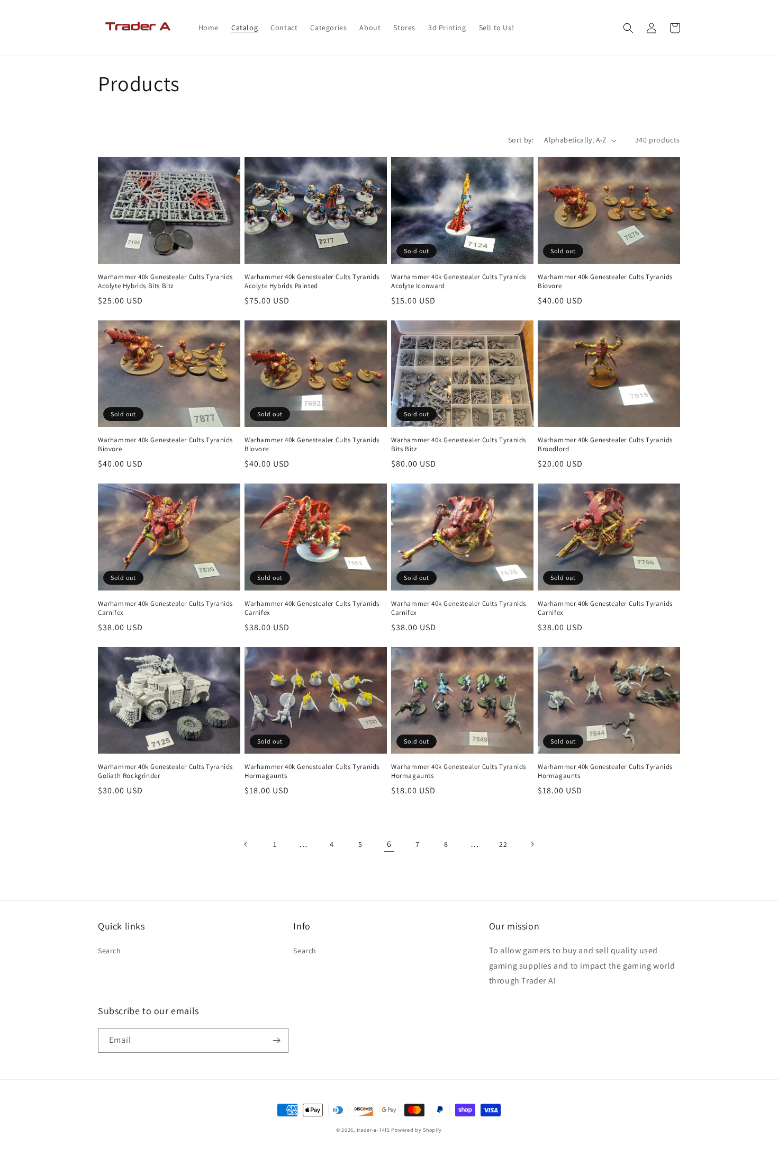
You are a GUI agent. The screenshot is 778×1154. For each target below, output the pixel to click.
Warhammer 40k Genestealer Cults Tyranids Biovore (605, 281)
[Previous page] (246, 844)
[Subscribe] (276, 1040)
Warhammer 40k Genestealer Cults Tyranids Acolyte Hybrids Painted (312, 281)
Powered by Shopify (416, 1129)
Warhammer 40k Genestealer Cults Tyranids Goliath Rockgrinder (165, 771)
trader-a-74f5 (373, 1129)
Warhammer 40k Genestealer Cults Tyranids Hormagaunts (312, 771)
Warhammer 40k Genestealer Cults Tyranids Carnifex (165, 608)
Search (109, 950)
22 (503, 844)
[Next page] (532, 844)
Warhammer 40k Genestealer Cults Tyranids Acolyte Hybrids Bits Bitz (165, 281)
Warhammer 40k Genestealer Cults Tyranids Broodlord (605, 444)
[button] (628, 28)
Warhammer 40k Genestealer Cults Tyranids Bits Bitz (458, 444)
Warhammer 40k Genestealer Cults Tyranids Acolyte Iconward (458, 281)
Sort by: (520, 140)
